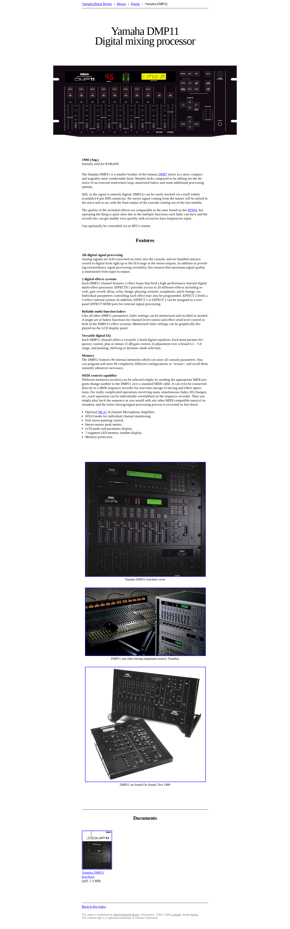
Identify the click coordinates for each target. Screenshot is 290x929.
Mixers (121, 4)
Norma (194, 914)
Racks (135, 4)
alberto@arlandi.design (126, 914)
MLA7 (102, 412)
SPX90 (192, 210)
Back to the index (94, 906)
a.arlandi (176, 914)
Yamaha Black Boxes (97, 4)
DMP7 (162, 174)
